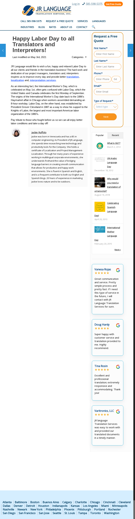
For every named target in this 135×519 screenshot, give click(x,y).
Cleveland (125, 502)
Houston (43, 506)
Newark (22, 509)
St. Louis (70, 513)
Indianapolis (60, 506)
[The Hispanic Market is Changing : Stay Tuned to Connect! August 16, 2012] (3, 50)
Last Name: (101, 60)
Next (105, 116)
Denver (18, 506)
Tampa (82, 513)
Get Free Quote (113, 3)
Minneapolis (119, 506)
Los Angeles (90, 506)
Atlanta (7, 502)
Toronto (95, 513)
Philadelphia (53, 509)
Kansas (75, 506)
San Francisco (27, 513)
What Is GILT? (113, 143)
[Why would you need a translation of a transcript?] (99, 187)
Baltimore (21, 502)
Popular (100, 135)
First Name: (101, 48)
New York (36, 509)
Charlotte (81, 502)
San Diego (9, 513)
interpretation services (43, 80)
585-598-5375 (94, 4)
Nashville (8, 509)
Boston (34, 502)
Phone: (98, 73)
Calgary (67, 502)
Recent (115, 135)
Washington (111, 513)
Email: (97, 85)
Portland (99, 509)
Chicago (95, 502)
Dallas (6, 506)
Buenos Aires (51, 502)
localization (17, 80)
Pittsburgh (84, 509)
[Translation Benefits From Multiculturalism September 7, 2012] (130, 50)
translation (73, 76)
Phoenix (69, 509)
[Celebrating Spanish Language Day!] (99, 211)
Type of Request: (103, 100)
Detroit (30, 506)
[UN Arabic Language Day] (99, 161)
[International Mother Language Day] (99, 231)
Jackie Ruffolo (38, 132)
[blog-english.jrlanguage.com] (46, 10)
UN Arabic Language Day (112, 162)
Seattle (57, 513)
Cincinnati (109, 502)
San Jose (44, 513)
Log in (76, 4)
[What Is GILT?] (99, 149)
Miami (105, 506)
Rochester (114, 509)
